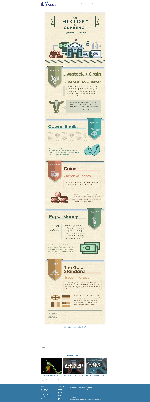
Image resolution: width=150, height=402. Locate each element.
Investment (60, 389)
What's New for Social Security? (50, 375)
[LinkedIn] (41, 398)
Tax (59, 393)
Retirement (60, 388)
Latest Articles (60, 398)
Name (42, 329)
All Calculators (60, 401)
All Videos (60, 399)
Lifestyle (59, 396)
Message (43, 337)
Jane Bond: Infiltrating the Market (95, 375)
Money (59, 395)
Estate (59, 390)
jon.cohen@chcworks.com (45, 396)
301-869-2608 (46, 388)
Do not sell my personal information (91, 395)
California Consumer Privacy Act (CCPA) (99, 394)
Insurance (60, 392)
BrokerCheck (90, 387)
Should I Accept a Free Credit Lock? (73, 375)
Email (77, 329)
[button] (77, 4)
